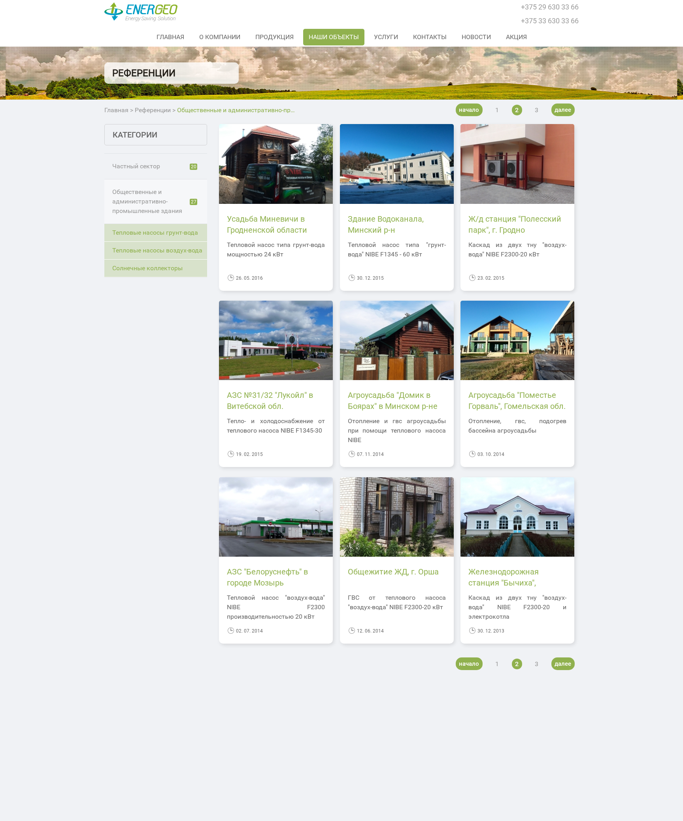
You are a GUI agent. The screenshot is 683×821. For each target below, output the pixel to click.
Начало (469, 109)
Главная (170, 37)
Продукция (274, 37)
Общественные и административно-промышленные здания (154, 201)
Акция (516, 37)
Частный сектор (154, 166)
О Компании (219, 37)
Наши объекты (334, 37)
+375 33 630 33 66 (550, 21)
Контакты (430, 37)
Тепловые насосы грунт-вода (155, 232)
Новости (476, 37)
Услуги (386, 37)
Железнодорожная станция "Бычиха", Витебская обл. (503, 583)
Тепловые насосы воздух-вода (157, 250)
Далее (563, 109)
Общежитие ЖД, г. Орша (393, 571)
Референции (153, 110)
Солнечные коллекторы (147, 268)
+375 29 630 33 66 (550, 7)
